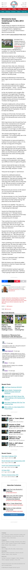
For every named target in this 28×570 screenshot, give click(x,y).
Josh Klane (8, 300)
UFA (9, 548)
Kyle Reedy (13, 300)
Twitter (17, 558)
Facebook (8, 558)
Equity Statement (7, 536)
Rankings (8, 11)
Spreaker (12, 559)
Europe (24, 9)
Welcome (4, 552)
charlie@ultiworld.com (14, 289)
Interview (17, 541)
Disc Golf (5, 6)
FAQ (11, 554)
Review (6, 545)
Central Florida (22, 297)
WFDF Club (11, 462)
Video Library (13, 537)
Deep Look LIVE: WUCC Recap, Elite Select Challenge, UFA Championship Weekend (14, 397)
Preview (15, 543)
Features (3, 541)
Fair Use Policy (15, 536)
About (3, 534)
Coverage (12, 541)
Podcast (10, 543)
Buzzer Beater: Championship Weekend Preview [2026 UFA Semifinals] (12, 391)
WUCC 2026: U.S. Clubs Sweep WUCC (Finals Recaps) (14, 407)
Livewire (14, 545)
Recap (24, 34)
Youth (19, 9)
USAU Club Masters (11, 476)
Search (23, 6)
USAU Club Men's (19, 427)
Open (20, 301)
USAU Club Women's (20, 440)
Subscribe (23, 4)
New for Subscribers (10, 552)
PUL (12, 548)
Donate (21, 534)
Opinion (3, 543)
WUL (14, 548)
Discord (4, 4)
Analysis (7, 541)
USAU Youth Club (11, 467)
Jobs (20, 536)
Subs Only (24, 11)
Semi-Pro (4, 9)
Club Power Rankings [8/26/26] (13, 387)
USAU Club (11, 457)
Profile (19, 543)
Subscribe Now (14, 514)
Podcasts (13, 11)
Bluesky (21, 558)
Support (7, 554)
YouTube (3, 558)
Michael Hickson (20, 300)
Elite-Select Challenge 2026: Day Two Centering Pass (14, 403)
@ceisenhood (12, 290)
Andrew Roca (8, 297)
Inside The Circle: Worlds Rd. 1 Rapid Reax (14, 490)
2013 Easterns (9, 306)
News (3, 11)
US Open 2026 (6, 470)
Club (9, 9)
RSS (19, 559)
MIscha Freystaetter (14, 301)
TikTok (3, 559)
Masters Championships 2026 (10, 475)
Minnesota (17, 46)
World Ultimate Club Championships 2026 (13, 461)
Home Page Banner (16, 299)
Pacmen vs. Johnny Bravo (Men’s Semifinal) (17, 431)
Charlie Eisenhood (14, 34)
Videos (18, 11)
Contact (11, 534)
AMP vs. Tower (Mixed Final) (16, 419)
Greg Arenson (8, 299)
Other (7, 543)
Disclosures (16, 534)
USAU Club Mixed (19, 421)
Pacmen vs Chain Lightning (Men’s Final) (16, 425)
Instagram (13, 558)
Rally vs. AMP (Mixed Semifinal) (16, 444)
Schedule (5, 3)
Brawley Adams (15, 297)
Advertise (7, 534)
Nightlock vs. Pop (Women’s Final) (15, 437)
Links (21, 541)
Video (10, 545)
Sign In (23, 3)
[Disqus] (14, 359)
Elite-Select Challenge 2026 (9, 456)
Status (8, 537)
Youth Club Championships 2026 (11, 465)
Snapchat (7, 559)
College (14, 9)
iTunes (16, 559)
